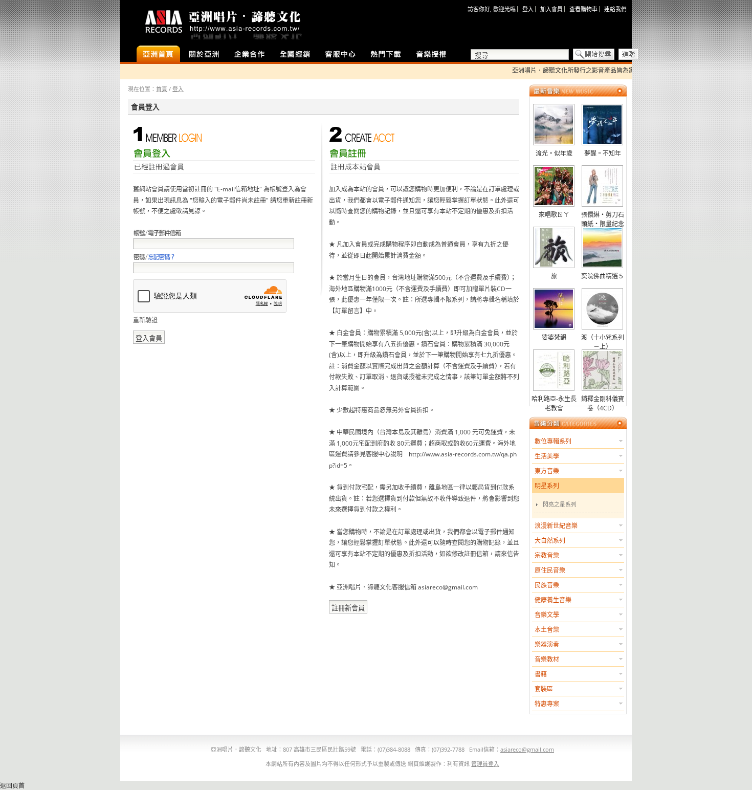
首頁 (161, 89)
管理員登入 (485, 763)
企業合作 (249, 55)
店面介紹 (204, 55)
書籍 (541, 674)
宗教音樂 (547, 555)
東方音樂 (547, 471)
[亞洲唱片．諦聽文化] (222, 23)
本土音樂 (547, 629)
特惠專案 (547, 703)
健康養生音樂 (553, 600)
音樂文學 (547, 614)
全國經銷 (295, 55)
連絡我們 (615, 9)
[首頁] (158, 55)
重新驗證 (145, 320)
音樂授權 (431, 55)
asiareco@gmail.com (527, 749)
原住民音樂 (550, 570)
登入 (528, 9)
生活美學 (547, 456)
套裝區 (544, 689)
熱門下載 (386, 55)
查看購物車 (583, 9)
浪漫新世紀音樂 (556, 525)
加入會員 (551, 9)
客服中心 (340, 55)
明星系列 (547, 485)
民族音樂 (547, 585)
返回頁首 (12, 785)
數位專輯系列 (553, 441)
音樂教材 (547, 659)
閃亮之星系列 (560, 504)
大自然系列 (550, 540)
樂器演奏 (547, 644)
